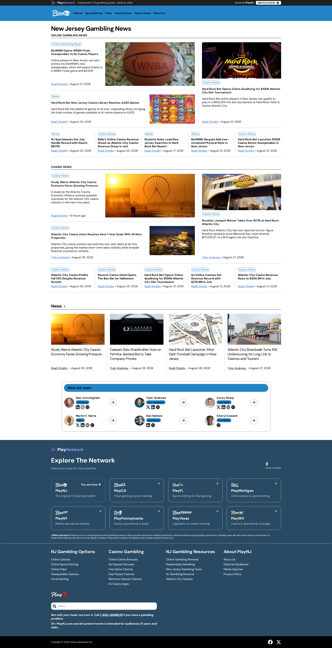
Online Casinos (60, 559)
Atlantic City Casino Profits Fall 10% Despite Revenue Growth (69, 278)
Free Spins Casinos (121, 569)
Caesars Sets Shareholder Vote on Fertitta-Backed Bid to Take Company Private (135, 354)
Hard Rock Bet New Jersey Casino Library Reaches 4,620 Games (95, 103)
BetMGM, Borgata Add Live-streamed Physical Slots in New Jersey (210, 142)
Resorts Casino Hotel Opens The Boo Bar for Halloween (117, 276)
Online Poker (59, 569)
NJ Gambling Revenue (180, 574)
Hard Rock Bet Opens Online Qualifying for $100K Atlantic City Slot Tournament (241, 90)
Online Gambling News (66, 44)
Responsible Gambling (180, 564)
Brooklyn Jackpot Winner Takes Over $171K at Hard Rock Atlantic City (240, 222)
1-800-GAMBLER (111, 615)
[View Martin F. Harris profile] (113, 420)
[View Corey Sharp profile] (254, 402)
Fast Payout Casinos (121, 574)
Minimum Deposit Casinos (125, 579)
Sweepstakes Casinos (65, 574)
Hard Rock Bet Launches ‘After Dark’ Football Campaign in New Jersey (192, 354)
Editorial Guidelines (236, 564)
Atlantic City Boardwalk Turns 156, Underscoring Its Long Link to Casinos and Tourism (253, 354)
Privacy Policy (232, 574)
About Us (229, 559)
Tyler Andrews (60, 257)
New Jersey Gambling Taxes (184, 569)
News (55, 96)
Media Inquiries (233, 569)
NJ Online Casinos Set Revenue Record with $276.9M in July (206, 278)
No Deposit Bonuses (121, 564)
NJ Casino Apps (119, 584)
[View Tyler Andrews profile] (183, 402)
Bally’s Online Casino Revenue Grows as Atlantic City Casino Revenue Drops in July (118, 142)
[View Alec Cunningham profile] (113, 402)
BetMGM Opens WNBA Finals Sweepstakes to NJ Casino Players (74, 52)
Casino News (211, 82)
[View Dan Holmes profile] (183, 420)
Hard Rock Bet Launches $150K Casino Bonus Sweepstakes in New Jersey (259, 142)
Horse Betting (59, 579)
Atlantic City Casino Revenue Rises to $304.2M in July (258, 276)
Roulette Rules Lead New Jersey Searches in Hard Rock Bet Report (161, 142)
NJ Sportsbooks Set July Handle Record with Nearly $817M (69, 142)
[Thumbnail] (78, 329)
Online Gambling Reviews (182, 559)
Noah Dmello (59, 84)
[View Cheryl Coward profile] (254, 420)
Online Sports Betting (64, 564)
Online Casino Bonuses (123, 559)
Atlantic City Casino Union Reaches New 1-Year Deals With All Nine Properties (96, 236)
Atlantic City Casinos (179, 579)
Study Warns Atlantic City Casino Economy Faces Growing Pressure (74, 183)
